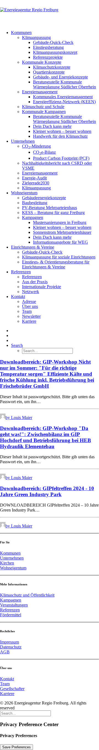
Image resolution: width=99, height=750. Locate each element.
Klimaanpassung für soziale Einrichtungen (58, 257)
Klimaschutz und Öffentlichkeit (27, 595)
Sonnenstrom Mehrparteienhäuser (62, 232)
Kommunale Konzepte (41, 62)
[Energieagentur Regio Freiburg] (49, 12)
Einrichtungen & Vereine (32, 247)
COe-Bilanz (44, 152)
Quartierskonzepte (49, 72)
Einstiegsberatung (48, 47)
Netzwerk (30, 291)
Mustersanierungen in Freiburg (59, 222)
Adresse (29, 301)
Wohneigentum (24, 192)
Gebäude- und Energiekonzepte (60, 77)
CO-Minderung (36, 146)
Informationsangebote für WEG (60, 242)
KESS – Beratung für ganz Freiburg (53, 212)
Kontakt (18, 296)
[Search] (25, 713)
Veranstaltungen (14, 605)
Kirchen (7, 563)
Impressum (9, 642)
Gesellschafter (12, 688)
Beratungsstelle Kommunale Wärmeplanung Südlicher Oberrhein (64, 84)
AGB (5, 652)
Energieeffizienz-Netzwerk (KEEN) (64, 101)
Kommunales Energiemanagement (63, 96)
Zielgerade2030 (35, 183)
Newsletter (31, 316)
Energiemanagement (39, 91)
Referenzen (21, 271)
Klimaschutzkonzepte (51, 67)
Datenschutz (10, 647)
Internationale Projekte (41, 286)
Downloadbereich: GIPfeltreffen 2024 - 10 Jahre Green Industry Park (47, 491)
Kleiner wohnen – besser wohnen (62, 131)
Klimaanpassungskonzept (55, 52)
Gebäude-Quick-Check (53, 42)
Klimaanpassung (36, 37)
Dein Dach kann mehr (52, 126)
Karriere (29, 321)
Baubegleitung (34, 202)
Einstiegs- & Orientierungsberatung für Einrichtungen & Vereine (55, 264)
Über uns (30, 306)
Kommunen (21, 32)
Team (27, 311)
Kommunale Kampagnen (44, 111)
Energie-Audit (34, 178)
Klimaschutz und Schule (43, 106)
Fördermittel (10, 615)
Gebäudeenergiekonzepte (44, 197)
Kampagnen (32, 217)
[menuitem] (55, 84)
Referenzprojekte (48, 57)
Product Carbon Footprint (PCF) (61, 158)
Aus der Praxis (35, 281)
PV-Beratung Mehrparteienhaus (49, 207)
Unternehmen (23, 141)
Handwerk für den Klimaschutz (60, 136)
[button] (17, 345)
